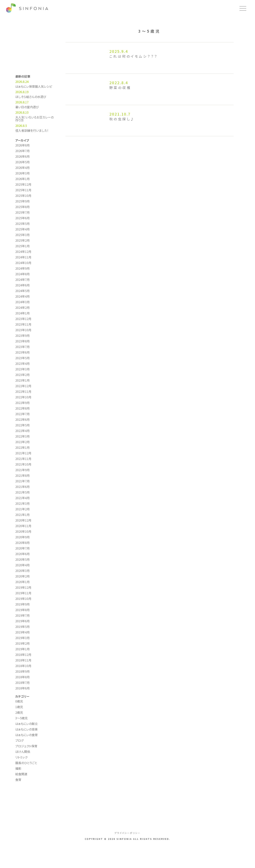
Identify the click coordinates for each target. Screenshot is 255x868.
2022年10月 (23, 397)
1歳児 (19, 707)
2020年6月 (22, 554)
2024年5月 (22, 290)
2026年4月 (22, 167)
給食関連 (21, 774)
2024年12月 (23, 251)
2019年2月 (22, 643)
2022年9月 (22, 402)
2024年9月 (22, 268)
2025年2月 (22, 240)
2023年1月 (22, 380)
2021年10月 (23, 464)
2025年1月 (22, 246)
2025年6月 (22, 218)
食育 (18, 779)
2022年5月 (22, 425)
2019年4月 (22, 632)
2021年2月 (22, 509)
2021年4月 (22, 498)
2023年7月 (22, 346)
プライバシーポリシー (127, 832)
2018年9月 (22, 671)
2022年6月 (22, 419)
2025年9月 (22, 201)
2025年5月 (22, 223)
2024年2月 (22, 307)
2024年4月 (22, 296)
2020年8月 (22, 542)
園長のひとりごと (26, 763)
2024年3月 (22, 302)
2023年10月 (23, 330)
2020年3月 (22, 570)
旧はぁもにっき (35, 803)
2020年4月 (22, 565)
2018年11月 (23, 660)
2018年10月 (23, 666)
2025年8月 (22, 206)
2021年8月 (22, 475)
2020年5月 (22, 559)
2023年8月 (22, 341)
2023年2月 (22, 374)
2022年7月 (22, 414)
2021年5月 (22, 492)
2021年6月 (22, 486)
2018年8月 (22, 677)
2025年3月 (22, 234)
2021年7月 (22, 481)
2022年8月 (22, 408)
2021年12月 (23, 453)
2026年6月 (22, 156)
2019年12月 (23, 587)
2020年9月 (22, 537)
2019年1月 (22, 649)
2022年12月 (23, 386)
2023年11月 (23, 324)
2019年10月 (23, 598)
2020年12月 (23, 520)
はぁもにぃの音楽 (26, 729)
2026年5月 (22, 162)
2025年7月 (22, 212)
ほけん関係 (22, 751)
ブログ (19, 740)
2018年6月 (22, 688)
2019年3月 (22, 638)
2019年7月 (22, 615)
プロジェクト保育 (26, 746)
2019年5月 (22, 626)
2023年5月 (22, 358)
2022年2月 (22, 442)
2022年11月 (23, 391)
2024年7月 (22, 279)
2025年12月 (23, 184)
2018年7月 (22, 682)
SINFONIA (28, 8)
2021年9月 (22, 470)
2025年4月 (22, 229)
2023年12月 (23, 318)
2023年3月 (22, 369)
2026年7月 (22, 151)
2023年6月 (22, 352)
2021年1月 (22, 514)
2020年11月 (23, 526)
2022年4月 (22, 430)
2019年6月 (22, 621)
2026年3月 (22, 173)
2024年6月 (22, 285)
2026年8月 (22, 145)
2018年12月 (23, 654)
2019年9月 (22, 604)
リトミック (21, 757)
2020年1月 (22, 582)
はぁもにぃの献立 (26, 723)
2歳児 (19, 712)
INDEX (34, 792)
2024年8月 (22, 274)
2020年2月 (22, 576)
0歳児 (19, 701)
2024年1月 (22, 313)
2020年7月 (22, 548)
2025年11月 (23, 190)
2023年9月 (22, 335)
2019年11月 (23, 593)
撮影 (18, 768)
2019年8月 (22, 610)
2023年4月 (22, 363)
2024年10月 (23, 262)
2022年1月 (22, 447)
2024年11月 (23, 257)
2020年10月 (23, 531)
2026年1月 (22, 179)
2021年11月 (23, 458)
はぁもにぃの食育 (26, 735)
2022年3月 (22, 436)
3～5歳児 (21, 718)
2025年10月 (23, 195)
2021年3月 (22, 503)
